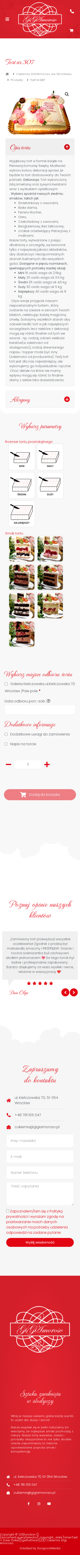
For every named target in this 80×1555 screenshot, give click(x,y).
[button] (67, 94)
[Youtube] (49, 1504)
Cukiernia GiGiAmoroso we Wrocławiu (44, 74)
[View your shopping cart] (72, 30)
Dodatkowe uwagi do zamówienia (40, 734)
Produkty (17, 80)
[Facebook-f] (28, 1504)
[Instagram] (39, 1504)
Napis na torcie (23, 744)
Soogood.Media (48, 1548)
